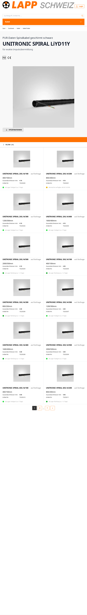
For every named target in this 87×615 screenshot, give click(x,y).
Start (4, 28)
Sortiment (11, 28)
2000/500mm (8, 264)
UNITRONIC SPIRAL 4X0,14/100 (15, 388)
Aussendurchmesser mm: (10, 180)
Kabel (18, 28)
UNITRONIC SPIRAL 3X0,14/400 (15, 345)
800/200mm (51, 178)
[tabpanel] (43, 97)
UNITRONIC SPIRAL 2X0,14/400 (59, 217)
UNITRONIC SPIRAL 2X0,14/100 (15, 174)
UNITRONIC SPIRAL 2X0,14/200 (59, 174)
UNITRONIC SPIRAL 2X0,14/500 (15, 259)
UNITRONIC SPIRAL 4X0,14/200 (59, 388)
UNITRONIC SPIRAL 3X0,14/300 (59, 302)
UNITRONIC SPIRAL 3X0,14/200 (15, 302)
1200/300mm (8, 221)
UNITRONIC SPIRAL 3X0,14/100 (59, 259)
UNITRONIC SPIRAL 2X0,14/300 (15, 217)
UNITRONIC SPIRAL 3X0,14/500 (59, 345)
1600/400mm (51, 221)
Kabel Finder (26, 28)
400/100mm (7, 178)
